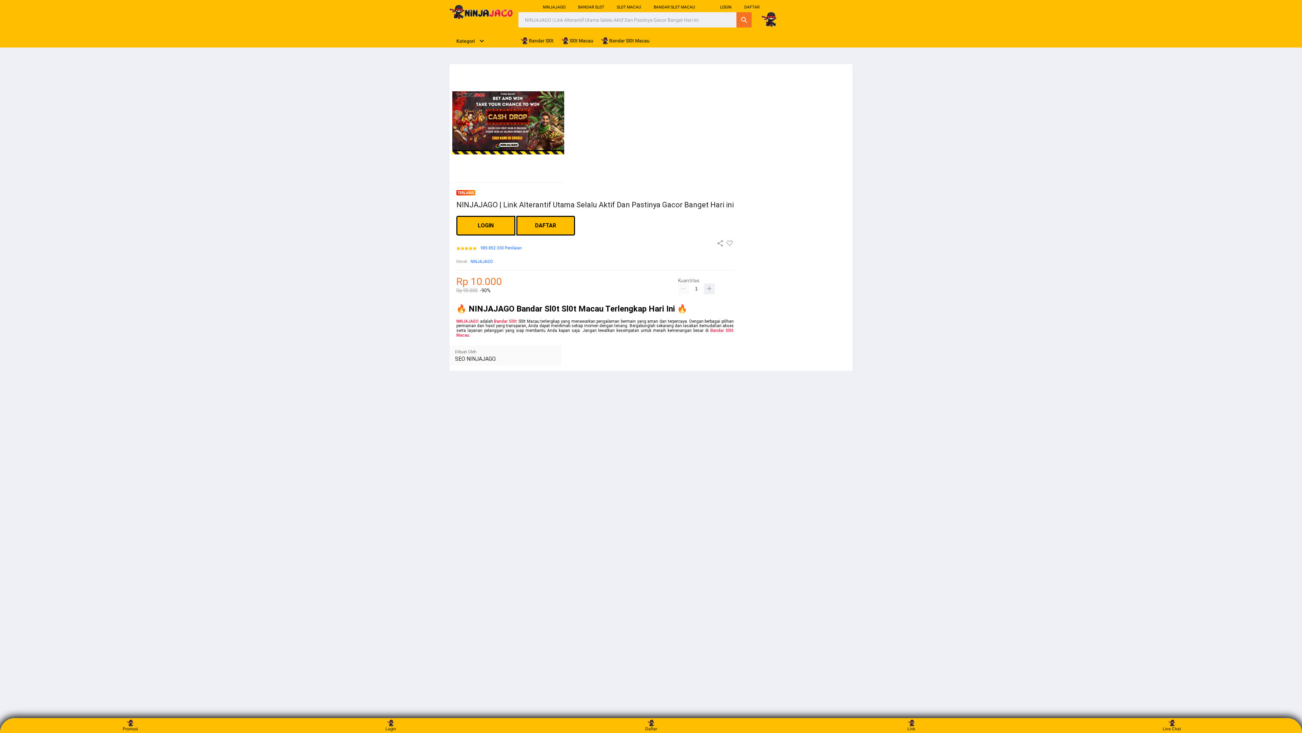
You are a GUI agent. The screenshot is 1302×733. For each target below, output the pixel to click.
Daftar (651, 728)
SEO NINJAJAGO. (475, 359)
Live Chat (1172, 728)
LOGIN (486, 225)
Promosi (130, 728)
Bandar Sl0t (505, 321)
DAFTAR (752, 7)
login (726, 7)
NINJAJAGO (554, 7)
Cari (744, 19)
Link (911, 728)
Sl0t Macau (629, 7)
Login (391, 728)
